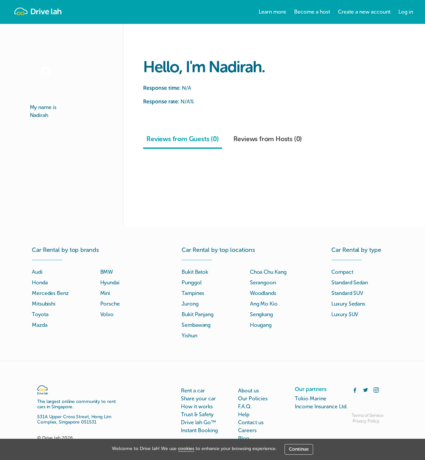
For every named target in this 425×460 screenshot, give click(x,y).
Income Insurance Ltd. (321, 406)
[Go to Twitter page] (365, 389)
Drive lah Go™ (198, 422)
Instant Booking (199, 430)
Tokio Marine (310, 398)
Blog (243, 438)
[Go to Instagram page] (376, 389)
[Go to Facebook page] (355, 389)
